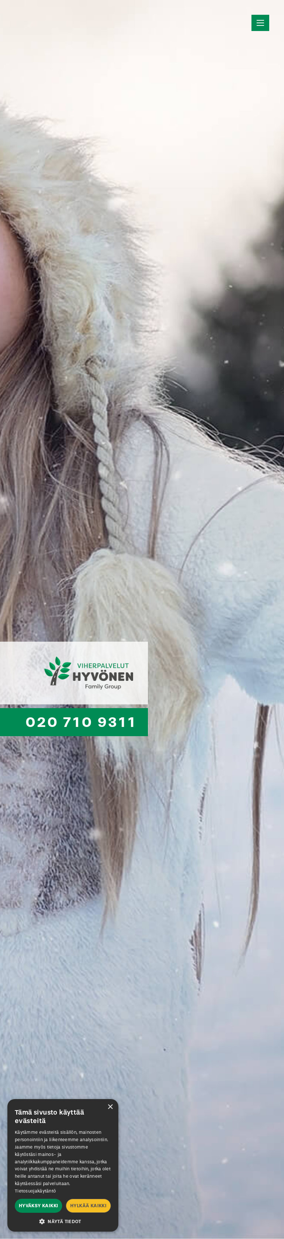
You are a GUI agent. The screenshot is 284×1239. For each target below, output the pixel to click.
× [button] (110, 1107)
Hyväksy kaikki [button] (38, 1205)
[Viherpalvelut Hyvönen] (74, 673)
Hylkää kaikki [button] (88, 1205)
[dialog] (62, 1165)
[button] (63, 1221)
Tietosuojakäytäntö (35, 1191)
